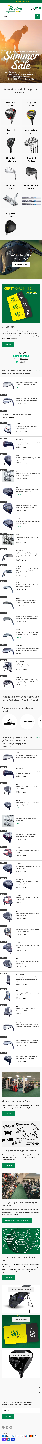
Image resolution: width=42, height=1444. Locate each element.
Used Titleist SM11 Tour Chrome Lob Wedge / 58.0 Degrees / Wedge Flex (26, 399)
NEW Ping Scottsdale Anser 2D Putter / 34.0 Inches (27, 994)
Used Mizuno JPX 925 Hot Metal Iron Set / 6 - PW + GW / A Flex (28, 474)
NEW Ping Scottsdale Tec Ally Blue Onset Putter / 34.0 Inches (26, 1010)
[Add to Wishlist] (4, 388)
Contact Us (8, 1277)
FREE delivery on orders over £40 (21, 1)
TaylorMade (19, 439)
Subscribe (8, 1416)
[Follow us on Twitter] (7, 1427)
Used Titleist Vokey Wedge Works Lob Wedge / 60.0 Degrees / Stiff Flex (27, 601)
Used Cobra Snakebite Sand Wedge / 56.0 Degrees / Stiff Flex (27, 585)
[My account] (31, 9)
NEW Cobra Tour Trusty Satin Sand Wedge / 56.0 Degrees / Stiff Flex (26, 383)
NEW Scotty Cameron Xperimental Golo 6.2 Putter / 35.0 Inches (27, 930)
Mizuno (18, 471)
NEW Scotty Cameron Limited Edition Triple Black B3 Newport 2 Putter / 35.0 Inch (27, 979)
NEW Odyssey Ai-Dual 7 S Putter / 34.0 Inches (27, 851)
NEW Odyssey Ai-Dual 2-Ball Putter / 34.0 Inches (28, 946)
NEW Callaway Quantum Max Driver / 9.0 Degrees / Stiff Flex (28, 867)
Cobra (17, 380)
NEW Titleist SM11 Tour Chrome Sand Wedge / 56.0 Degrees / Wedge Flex (27, 1041)
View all (38, 371)
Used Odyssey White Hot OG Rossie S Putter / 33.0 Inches (27, 427)
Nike (17, 832)
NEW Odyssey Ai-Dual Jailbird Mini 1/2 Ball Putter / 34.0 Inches (27, 898)
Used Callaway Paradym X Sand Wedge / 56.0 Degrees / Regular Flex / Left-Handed (28, 571)
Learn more (8, 1114)
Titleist (18, 396)
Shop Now (8, 344)
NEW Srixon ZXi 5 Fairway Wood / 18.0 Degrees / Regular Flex (27, 803)
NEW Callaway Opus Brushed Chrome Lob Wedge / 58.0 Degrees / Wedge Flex (27, 1025)
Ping (3, 411)
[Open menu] (3, 8)
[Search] (37, 16)
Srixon (18, 800)
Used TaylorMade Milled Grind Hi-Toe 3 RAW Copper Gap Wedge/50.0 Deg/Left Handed (27, 555)
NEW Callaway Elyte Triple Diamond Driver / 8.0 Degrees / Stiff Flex (26, 1057)
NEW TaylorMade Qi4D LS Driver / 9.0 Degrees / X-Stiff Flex (27, 883)
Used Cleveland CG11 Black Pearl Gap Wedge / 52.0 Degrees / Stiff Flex (27, 681)
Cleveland (19, 645)
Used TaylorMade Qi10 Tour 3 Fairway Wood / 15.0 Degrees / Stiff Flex (27, 506)
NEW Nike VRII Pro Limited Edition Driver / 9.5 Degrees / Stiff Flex (26, 835)
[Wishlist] (34, 9)
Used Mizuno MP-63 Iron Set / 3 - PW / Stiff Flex (27, 538)
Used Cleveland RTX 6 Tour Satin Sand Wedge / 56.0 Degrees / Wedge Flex (27, 649)
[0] (38, 8)
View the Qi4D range (21, 264)
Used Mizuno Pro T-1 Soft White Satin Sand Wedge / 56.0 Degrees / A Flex (27, 633)
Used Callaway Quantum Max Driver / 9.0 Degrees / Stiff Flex (28, 522)
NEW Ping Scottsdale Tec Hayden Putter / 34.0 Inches (28, 962)
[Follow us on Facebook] (3, 1427)
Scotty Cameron (21, 661)
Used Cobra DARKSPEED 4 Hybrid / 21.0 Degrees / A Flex (28, 459)
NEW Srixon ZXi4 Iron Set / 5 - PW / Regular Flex (26, 819)
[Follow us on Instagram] (10, 1427)
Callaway (18, 487)
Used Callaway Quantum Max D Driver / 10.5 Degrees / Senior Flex (27, 490)
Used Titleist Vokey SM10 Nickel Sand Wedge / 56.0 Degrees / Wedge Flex (27, 617)
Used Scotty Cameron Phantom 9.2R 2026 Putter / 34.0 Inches (26, 665)
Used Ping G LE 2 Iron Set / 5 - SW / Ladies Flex (16, 414)
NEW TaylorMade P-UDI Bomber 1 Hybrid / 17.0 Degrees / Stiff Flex (28, 443)
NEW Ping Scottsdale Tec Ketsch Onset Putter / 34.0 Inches (27, 788)
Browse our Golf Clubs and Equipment (17, 1220)
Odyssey (18, 423)
